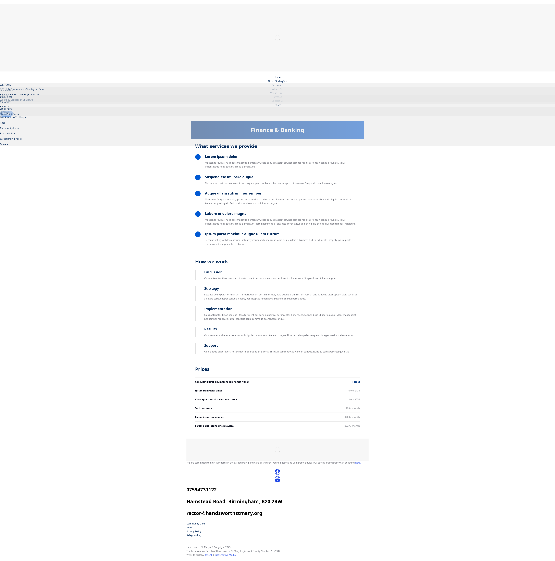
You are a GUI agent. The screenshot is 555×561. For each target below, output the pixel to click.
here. (358, 462)
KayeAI (208, 555)
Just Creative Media (225, 555)
